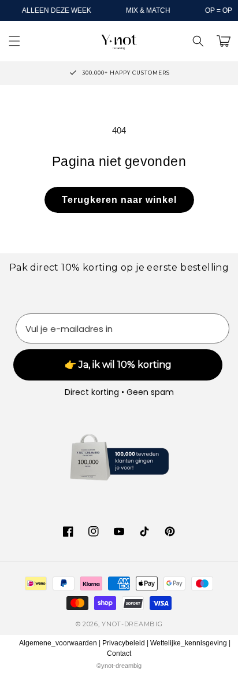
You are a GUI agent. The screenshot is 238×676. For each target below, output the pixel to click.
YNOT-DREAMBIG (132, 624)
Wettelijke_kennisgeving (188, 643)
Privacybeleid (123, 643)
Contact (119, 653)
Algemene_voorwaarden (58, 643)
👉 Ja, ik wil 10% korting (118, 364)
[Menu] (14, 41)
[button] (198, 41)
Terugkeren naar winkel (119, 200)
